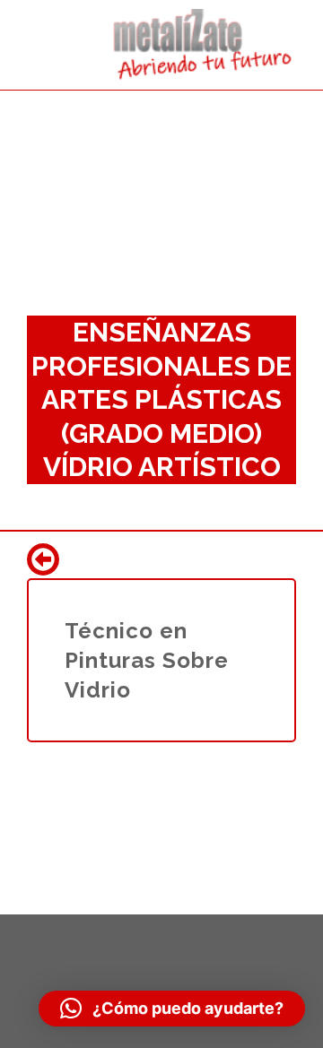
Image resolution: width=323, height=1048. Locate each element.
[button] (172, 1008)
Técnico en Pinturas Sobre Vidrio (147, 660)
